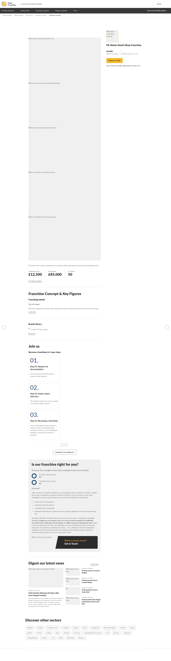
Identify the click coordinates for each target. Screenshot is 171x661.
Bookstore (30, 627)
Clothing (40, 627)
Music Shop (70, 638)
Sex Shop (66, 633)
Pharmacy (81, 638)
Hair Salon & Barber (109, 627)
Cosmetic (44, 638)
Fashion (76, 627)
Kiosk (61, 638)
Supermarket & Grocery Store (93, 633)
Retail (57, 633)
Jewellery (122, 627)
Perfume (39, 633)
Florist (84, 627)
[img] (16, 10)
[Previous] (4, 327)
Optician (29, 633)
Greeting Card (95, 627)
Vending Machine (32, 638)
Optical (132, 627)
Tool (107, 633)
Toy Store (116, 633)
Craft (53, 638)
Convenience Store (52, 627)
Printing (48, 633)
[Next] (167, 327)
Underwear (127, 633)
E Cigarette (66, 627)
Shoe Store (77, 633)
